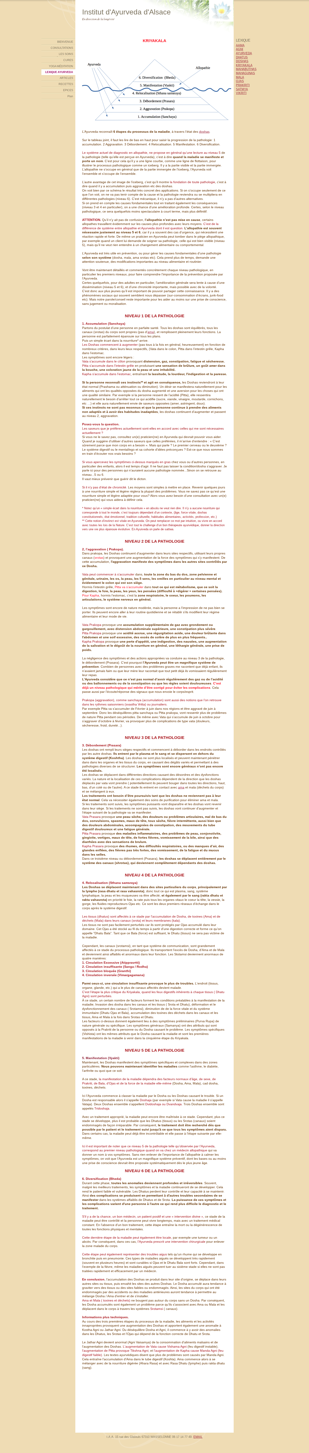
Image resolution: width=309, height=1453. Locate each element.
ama (150, 332)
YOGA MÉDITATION (61, 66)
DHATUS (242, 57)
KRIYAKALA (244, 65)
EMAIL (197, 1437)
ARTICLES (66, 78)
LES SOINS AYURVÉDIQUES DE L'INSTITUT (60, 54)
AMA (241, 45)
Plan (70, 96)
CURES (68, 60)
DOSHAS (242, 61)
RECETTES (66, 84)
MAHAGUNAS (245, 73)
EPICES (68, 90)
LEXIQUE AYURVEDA (59, 72)
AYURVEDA (244, 53)
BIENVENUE (65, 41)
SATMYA (242, 89)
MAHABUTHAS (246, 69)
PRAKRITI (243, 85)
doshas (204, 131)
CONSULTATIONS (62, 48)
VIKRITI (241, 93)
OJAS (240, 81)
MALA (240, 77)
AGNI (239, 49)
